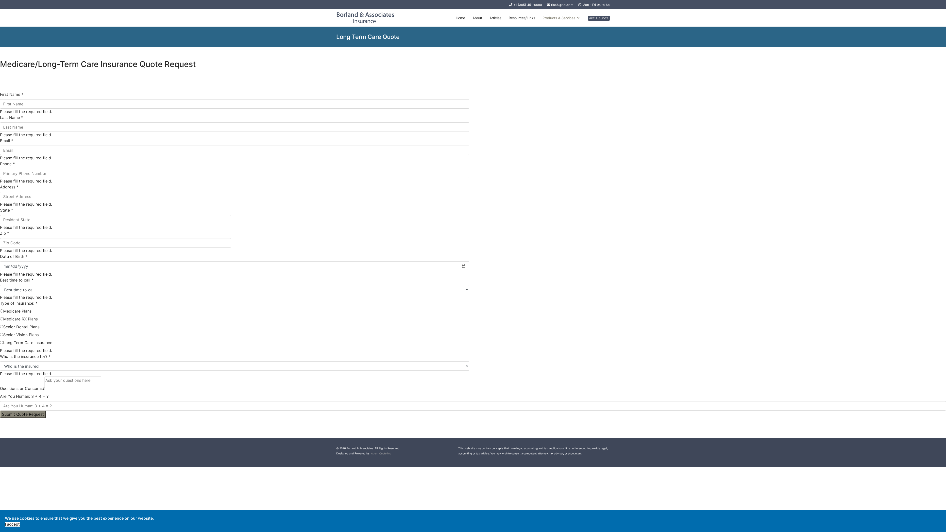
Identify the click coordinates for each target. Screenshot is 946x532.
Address (9, 186)
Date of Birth (13, 256)
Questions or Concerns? (22, 388)
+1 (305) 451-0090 (527, 5)
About (477, 18)
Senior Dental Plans (21, 326)
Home (460, 18)
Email (6, 140)
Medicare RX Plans (20, 318)
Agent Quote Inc (381, 453)
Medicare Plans (17, 311)
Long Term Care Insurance (27, 342)
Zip (4, 233)
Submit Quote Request (23, 414)
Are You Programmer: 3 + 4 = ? (24, 396)
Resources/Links (522, 18)
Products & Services (558, 18)
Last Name (11, 117)
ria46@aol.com (562, 5)
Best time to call (17, 280)
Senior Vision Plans (21, 334)
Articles (495, 18)
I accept (12, 524)
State (6, 210)
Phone (7, 163)
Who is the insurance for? (25, 356)
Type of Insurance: (18, 303)
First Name (11, 94)
